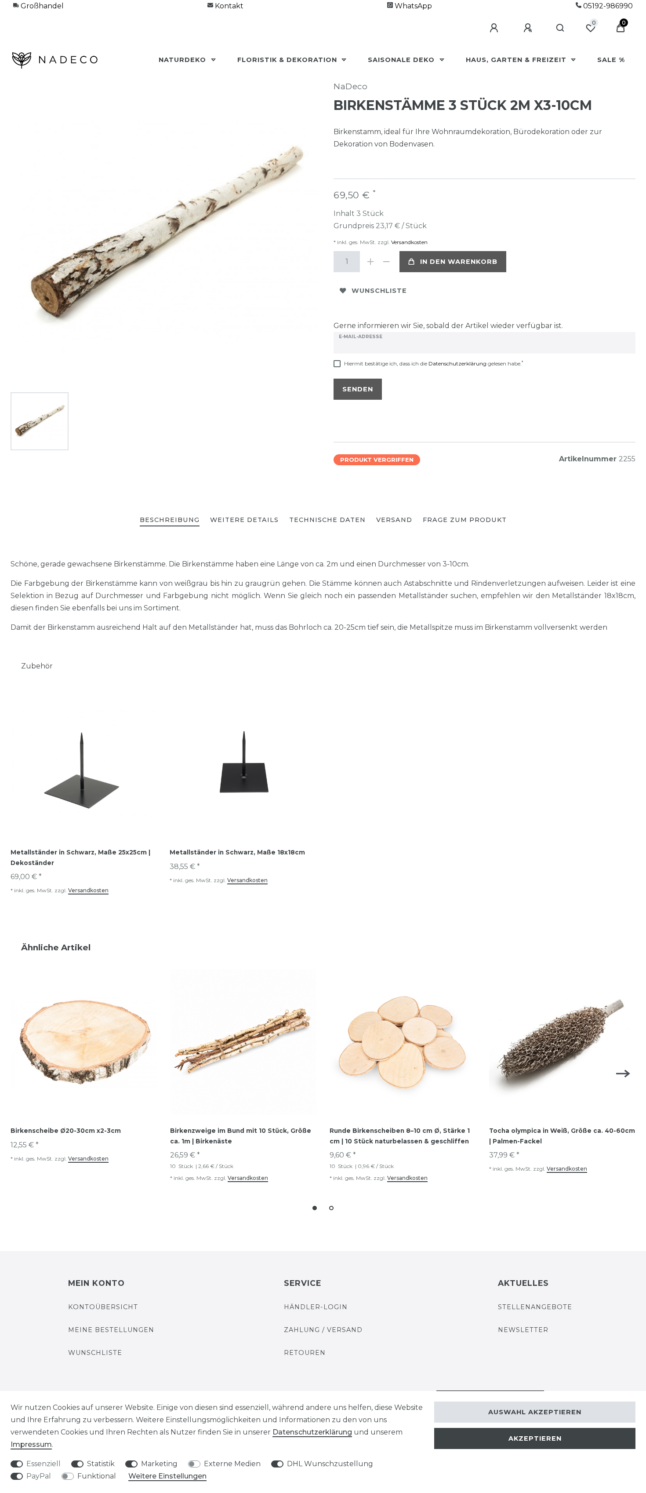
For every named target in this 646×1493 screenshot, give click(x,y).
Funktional (96, 1476)
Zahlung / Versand (323, 1330)
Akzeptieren (535, 1438)
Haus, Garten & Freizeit (517, 60)
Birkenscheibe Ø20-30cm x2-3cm (66, 1130)
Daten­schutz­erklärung (312, 1432)
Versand (394, 520)
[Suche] (560, 28)
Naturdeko (183, 60)
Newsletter (523, 1330)
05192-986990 (607, 6)
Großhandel (41, 6)
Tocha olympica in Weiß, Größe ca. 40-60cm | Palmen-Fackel (562, 1136)
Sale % (611, 60)
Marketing (159, 1464)
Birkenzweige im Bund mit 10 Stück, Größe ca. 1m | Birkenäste (240, 1136)
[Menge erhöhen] (370, 261)
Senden (357, 389)
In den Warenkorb (458, 262)
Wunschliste (379, 291)
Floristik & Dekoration (288, 60)
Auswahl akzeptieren (534, 1412)
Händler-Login (316, 1307)
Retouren (305, 1353)
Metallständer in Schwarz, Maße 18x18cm (237, 852)
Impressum (31, 1444)
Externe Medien (232, 1464)
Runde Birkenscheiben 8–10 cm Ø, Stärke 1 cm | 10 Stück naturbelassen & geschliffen (400, 1136)
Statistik (101, 1464)
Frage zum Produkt (465, 520)
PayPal (38, 1476)
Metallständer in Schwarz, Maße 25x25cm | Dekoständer (80, 857)
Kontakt (228, 6)
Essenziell (43, 1464)
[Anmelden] (495, 28)
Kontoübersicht (103, 1307)
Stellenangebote (535, 1307)
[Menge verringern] (386, 261)
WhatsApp (412, 6)
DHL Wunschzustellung (330, 1464)
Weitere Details (244, 520)
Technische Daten (327, 520)
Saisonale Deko (402, 60)
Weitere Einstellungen (167, 1476)
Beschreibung (170, 520)
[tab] (169, 520)
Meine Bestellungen (111, 1330)
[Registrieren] (529, 28)
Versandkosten (409, 242)
